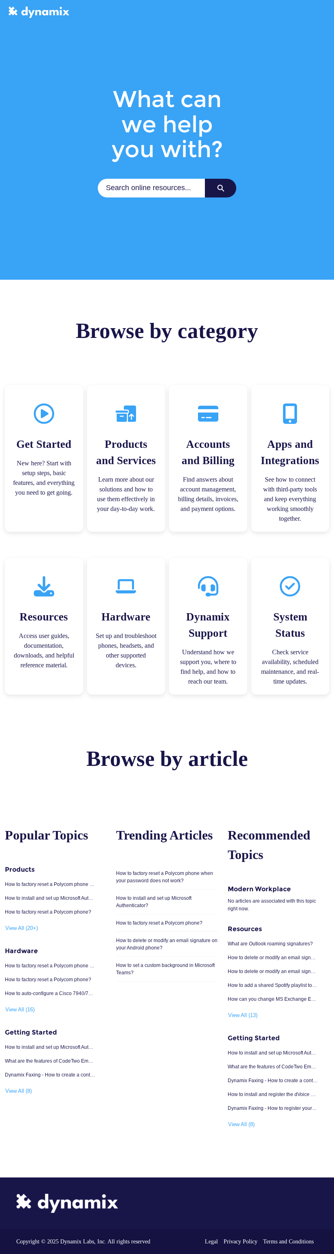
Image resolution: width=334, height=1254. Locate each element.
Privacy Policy (240, 1242)
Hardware (21, 951)
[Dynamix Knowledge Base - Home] (38, 12)
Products (20, 869)
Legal (211, 1242)
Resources (245, 929)
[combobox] (151, 188)
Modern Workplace (259, 889)
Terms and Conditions (288, 1242)
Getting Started (31, 1032)
